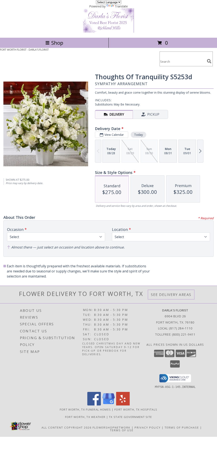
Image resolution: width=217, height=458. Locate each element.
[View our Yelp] (123, 404)
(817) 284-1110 (180, 328)
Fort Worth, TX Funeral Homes (85, 409)
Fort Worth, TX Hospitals (135, 409)
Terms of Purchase (182, 427)
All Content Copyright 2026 (67, 427)
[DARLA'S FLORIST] (108, 31)
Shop (57, 42)
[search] (209, 61)
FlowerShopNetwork (112, 427)
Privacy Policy (148, 427)
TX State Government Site (130, 417)
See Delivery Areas (171, 294)
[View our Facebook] (94, 404)
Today (138, 135)
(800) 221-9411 (183, 334)
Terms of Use (122, 430)
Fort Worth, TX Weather (85, 417)
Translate (121, 6)
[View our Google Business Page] (108, 404)
